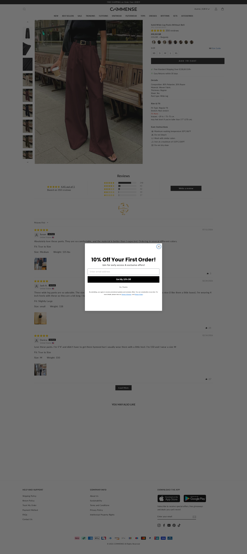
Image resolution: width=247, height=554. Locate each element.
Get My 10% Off (123, 279)
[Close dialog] (159, 246)
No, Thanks (123, 287)
